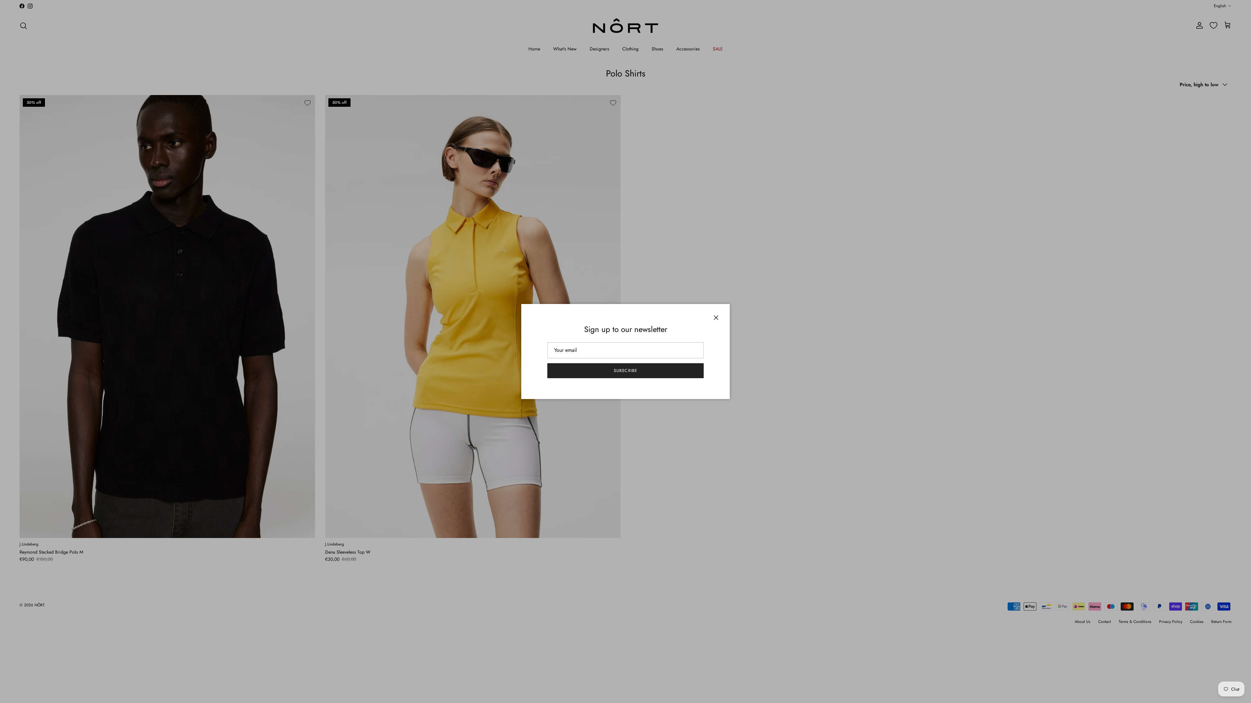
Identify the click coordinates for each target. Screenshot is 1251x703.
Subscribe (625, 370)
